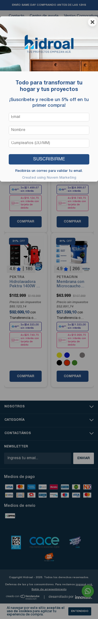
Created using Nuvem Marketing (49, 177)
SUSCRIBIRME (49, 159)
